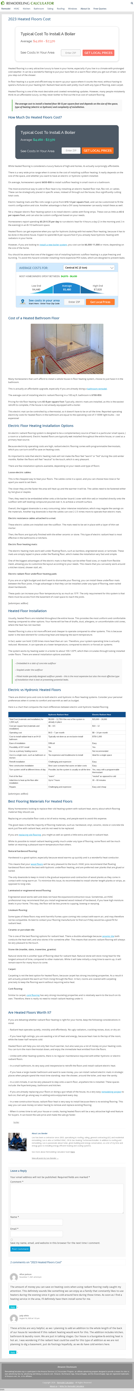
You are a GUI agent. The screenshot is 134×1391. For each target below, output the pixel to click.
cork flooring (33, 995)
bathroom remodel (97, 388)
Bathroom (39, 8)
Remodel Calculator (65, 1382)
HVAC (16, 8)
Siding (50, 8)
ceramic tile (108, 936)
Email (14, 1228)
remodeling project (111, 1091)
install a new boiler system (53, 244)
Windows (72, 8)
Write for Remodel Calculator (72, 1386)
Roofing (61, 8)
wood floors (37, 864)
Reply (12, 1307)
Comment (16, 1181)
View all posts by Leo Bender (45, 1158)
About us (53, 1386)
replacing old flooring (30, 834)
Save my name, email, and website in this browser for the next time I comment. (55, 1242)
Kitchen (26, 8)
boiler (16, 1122)
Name (14, 1217)
